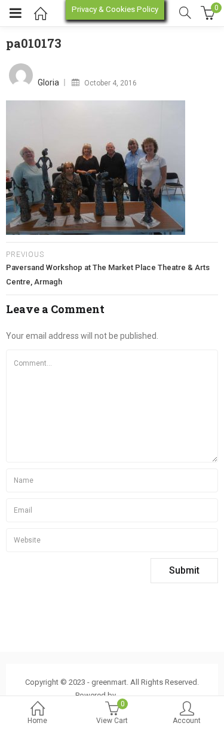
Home (37, 720)
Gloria (48, 82)
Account (187, 720)
